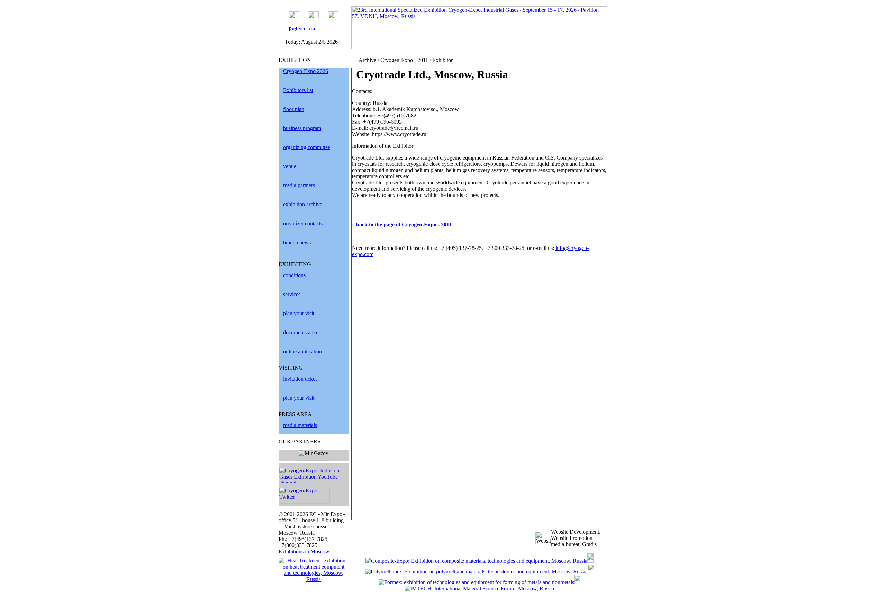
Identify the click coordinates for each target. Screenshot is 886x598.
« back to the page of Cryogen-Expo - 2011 (402, 224)
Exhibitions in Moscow (304, 551)
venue (289, 166)
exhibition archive (302, 204)
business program (302, 128)
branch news (297, 242)
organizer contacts (303, 223)
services (291, 294)
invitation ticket (300, 379)
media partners (299, 185)
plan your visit (298, 313)
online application (302, 351)
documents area (300, 332)
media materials (300, 425)
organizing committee (306, 147)
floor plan (293, 109)
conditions (294, 275)
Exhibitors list (298, 90)
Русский (305, 28)
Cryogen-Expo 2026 (305, 71)
